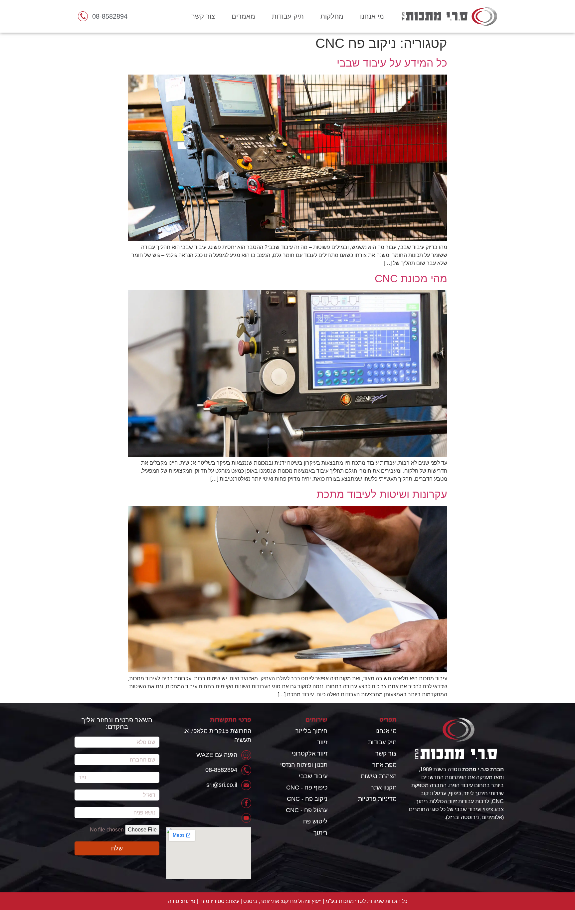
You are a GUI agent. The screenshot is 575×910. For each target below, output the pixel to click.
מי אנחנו (372, 16)
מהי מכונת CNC (411, 279)
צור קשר (203, 16)
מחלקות (331, 16)
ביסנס (250, 901)
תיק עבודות (288, 16)
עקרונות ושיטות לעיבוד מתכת (381, 494)
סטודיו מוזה (212, 901)
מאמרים (243, 16)
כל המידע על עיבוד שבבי (392, 63)
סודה (173, 901)
